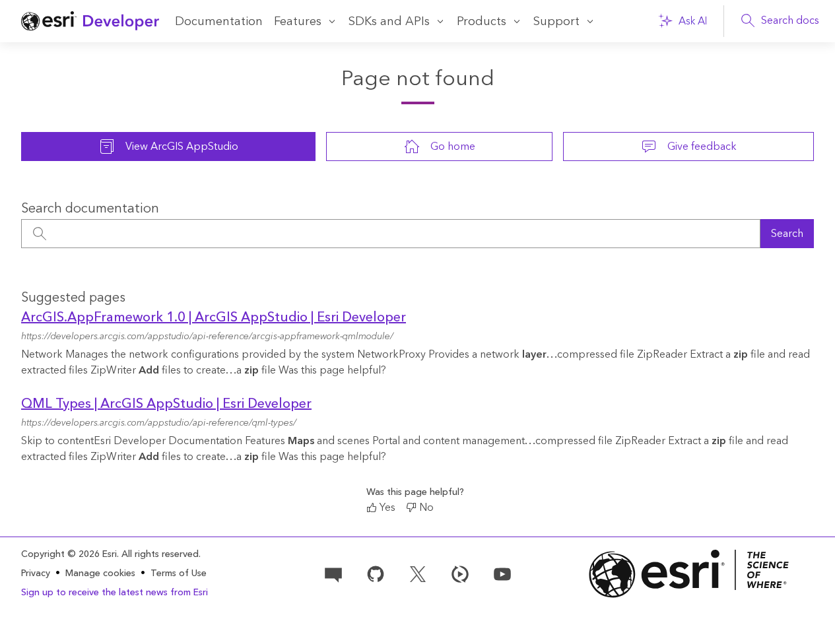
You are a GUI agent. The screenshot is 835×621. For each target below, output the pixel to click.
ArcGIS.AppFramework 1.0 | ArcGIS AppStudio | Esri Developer (213, 317)
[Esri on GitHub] (375, 573)
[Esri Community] (333, 573)
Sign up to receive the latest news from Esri (114, 593)
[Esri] (689, 574)
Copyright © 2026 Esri (69, 554)
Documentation (219, 21)
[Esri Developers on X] (418, 573)
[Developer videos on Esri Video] (460, 573)
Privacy (35, 573)
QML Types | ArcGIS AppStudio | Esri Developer (166, 404)
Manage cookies (100, 574)
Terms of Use (178, 573)
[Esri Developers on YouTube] (502, 573)
